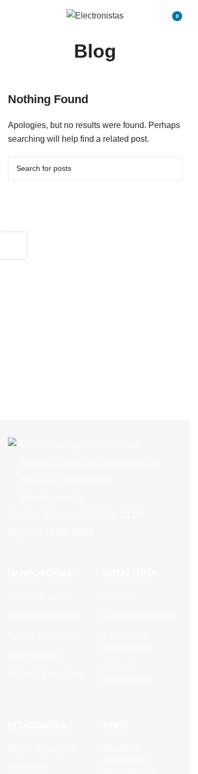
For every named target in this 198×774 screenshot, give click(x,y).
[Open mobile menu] (12, 15)
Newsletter (28, 767)
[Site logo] (95, 15)
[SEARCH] (170, 168)
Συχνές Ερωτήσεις (42, 748)
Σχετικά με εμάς (36, 595)
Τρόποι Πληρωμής (43, 615)
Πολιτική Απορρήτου (46, 674)
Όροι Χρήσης (33, 655)
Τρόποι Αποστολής (44, 635)
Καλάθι (116, 595)
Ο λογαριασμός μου (139, 615)
